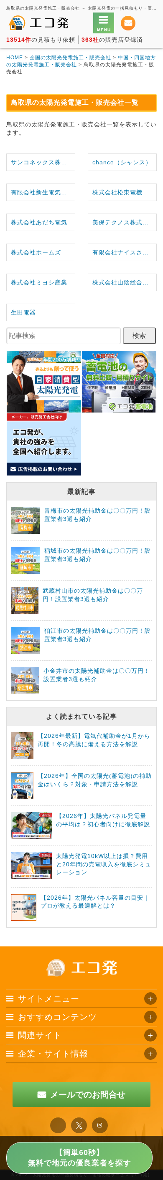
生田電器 (23, 312)
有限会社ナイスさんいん (124, 252)
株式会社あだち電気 (39, 222)
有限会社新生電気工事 (42, 192)
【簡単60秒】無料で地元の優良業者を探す (79, 1157)
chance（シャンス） (122, 162)
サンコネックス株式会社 (43, 162)
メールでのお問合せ (87, 1094)
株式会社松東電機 (117, 192)
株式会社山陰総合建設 (123, 282)
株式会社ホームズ (36, 252)
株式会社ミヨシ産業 (39, 282)
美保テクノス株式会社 (123, 222)
